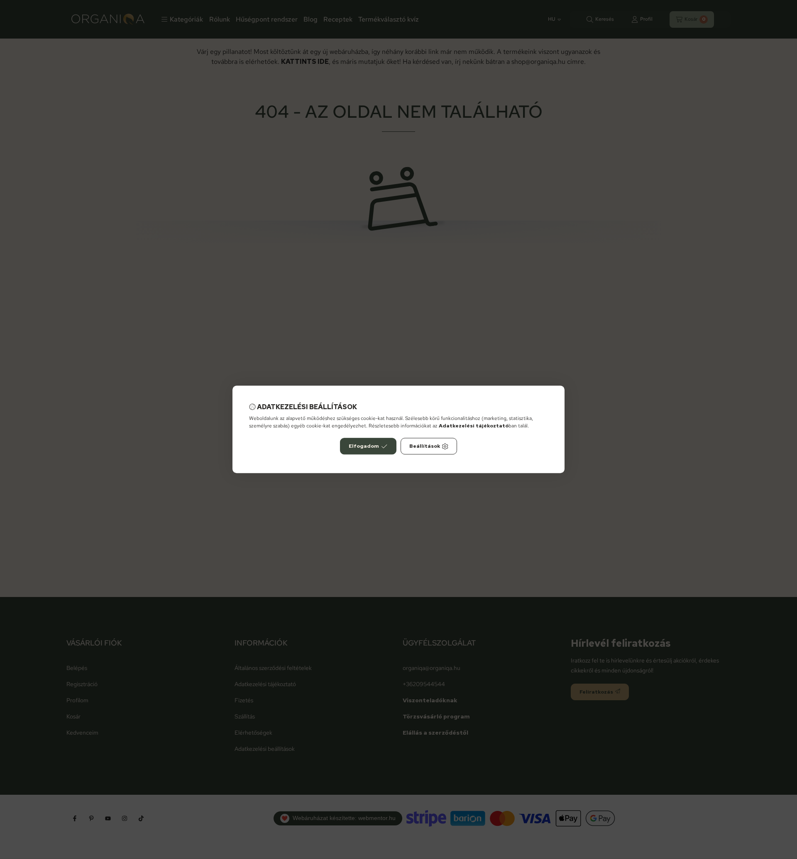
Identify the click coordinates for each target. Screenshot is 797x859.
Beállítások (424, 446)
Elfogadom (364, 446)
